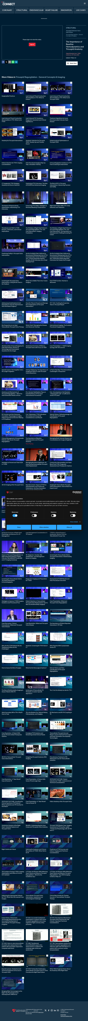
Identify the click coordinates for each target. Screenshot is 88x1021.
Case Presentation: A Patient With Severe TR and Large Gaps (35, 780)
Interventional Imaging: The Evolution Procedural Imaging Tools (61, 326)
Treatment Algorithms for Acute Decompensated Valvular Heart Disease (59, 120)
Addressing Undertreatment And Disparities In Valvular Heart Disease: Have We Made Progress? (12, 304)
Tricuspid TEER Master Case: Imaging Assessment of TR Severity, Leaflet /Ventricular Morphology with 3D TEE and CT (61, 828)
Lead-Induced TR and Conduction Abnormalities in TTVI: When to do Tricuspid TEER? (60, 97)
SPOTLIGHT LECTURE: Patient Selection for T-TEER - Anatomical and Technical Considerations (61, 781)
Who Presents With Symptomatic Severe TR (59, 646)
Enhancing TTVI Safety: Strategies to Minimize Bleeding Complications (36, 206)
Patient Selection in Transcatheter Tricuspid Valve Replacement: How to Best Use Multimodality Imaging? (37, 603)
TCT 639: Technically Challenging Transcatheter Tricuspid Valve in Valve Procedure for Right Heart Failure (37, 970)
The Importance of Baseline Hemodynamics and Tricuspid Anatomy (34, 440)
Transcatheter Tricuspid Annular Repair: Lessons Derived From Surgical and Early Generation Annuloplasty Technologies (61, 736)
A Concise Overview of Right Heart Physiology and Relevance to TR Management (12, 534)
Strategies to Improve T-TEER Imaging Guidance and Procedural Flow (12, 602)
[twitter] (6, 62)
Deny (18, 527)
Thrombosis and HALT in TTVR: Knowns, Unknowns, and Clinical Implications (11, 229)
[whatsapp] (13, 62)
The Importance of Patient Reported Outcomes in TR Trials (60, 624)
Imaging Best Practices (8, 96)
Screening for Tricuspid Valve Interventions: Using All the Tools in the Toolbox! (12, 282)
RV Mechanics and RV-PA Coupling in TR (61, 713)
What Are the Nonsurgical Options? (36, 668)
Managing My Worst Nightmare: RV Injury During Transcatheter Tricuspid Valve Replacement (36, 464)
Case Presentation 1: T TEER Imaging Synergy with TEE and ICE (60, 346)
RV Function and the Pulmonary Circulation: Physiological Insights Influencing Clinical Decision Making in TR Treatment (12, 417)
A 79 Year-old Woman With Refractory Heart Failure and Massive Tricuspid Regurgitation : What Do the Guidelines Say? (37, 874)
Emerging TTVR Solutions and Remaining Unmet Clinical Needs (35, 734)
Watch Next (73, 63)
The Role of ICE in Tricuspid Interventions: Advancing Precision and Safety (60, 185)
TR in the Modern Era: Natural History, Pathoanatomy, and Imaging (37, 713)
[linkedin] (16, 62)
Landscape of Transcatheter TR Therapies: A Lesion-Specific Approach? (34, 692)
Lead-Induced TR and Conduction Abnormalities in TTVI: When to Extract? (36, 97)
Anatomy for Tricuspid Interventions (12, 140)
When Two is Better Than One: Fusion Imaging (37, 281)
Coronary (7, 10)
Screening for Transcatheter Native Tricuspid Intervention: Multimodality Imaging (61, 556)
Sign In (32, 44)
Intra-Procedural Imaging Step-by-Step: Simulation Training (36, 163)
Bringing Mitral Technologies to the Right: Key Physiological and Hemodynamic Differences (12, 993)
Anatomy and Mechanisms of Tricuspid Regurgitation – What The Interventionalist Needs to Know (12, 393)
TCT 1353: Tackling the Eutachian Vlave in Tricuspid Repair (59, 303)
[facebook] (3, 62)
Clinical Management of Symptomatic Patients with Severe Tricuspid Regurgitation (13, 440)
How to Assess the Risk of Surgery (11, 668)
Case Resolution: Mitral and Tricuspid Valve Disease (37, 624)
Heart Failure (51, 10)
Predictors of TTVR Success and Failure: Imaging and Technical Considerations (59, 851)
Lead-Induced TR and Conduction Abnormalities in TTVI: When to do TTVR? (12, 120)
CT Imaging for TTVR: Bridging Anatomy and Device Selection (11, 184)
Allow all (69, 527)
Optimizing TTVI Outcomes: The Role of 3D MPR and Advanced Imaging (36, 184)
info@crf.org (40, 1012)
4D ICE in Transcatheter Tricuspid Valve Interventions (11, 757)
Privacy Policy (63, 1014)
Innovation (66, 10)
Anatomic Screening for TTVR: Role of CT (36, 646)
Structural (21, 10)
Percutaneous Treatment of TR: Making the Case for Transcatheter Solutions (60, 758)
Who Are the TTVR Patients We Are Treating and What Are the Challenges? (12, 647)
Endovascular (36, 10)
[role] (45, 1010)
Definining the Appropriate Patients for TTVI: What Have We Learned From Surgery (13, 897)
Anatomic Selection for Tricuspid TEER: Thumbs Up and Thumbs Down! (35, 142)
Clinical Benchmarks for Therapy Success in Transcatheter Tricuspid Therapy (60, 897)
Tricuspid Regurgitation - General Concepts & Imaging (74, 35)
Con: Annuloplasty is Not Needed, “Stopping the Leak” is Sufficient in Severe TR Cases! (60, 393)
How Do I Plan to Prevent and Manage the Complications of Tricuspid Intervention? (37, 304)
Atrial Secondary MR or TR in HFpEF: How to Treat (12, 713)
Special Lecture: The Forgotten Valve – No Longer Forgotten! (13, 370)
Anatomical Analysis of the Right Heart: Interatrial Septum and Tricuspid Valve (11, 827)
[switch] (34, 515)
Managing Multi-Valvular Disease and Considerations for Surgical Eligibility (61, 439)
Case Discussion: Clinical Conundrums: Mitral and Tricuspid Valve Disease (12, 625)
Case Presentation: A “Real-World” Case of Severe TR (36, 802)
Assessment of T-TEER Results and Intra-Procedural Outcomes (59, 579)
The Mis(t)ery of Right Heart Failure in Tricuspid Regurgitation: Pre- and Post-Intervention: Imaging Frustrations (36, 230)
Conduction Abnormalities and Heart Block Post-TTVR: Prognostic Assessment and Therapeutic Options (61, 464)
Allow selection (44, 527)
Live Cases (81, 10)
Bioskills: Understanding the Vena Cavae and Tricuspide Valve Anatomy (37, 826)
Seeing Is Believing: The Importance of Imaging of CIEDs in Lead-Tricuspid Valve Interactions (37, 371)
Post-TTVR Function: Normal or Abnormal (59, 281)
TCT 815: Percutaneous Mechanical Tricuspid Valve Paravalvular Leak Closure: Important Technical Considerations (60, 920)
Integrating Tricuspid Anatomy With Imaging (36, 757)
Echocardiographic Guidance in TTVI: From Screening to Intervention (61, 163)
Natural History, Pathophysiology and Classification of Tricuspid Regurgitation (61, 416)
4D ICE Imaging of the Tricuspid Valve (13, 485)
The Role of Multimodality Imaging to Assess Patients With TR (12, 691)
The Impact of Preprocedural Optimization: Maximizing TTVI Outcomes (11, 207)
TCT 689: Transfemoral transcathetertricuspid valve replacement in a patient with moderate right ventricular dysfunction (34, 947)
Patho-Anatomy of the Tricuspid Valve (61, 801)
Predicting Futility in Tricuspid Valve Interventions (12, 254)
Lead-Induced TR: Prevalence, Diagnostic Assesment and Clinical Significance (36, 120)
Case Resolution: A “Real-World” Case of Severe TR (11, 780)
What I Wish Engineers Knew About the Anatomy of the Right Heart (60, 969)
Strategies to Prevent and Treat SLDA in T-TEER (12, 463)
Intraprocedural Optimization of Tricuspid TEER (59, 141)
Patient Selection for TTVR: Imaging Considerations (12, 163)
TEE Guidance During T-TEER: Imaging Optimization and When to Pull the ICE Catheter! (13, 873)
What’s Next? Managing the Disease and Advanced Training (36, 326)
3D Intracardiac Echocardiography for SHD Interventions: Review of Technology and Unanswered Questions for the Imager (13, 348)
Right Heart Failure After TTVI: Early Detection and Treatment (60, 206)
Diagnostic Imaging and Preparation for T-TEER (36, 579)
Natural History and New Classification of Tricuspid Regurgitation (57, 669)
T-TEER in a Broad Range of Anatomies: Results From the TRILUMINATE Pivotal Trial (58, 534)
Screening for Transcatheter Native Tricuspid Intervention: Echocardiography (12, 580)
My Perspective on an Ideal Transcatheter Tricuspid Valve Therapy (13, 326)
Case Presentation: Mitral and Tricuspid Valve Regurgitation (58, 602)
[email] (9, 62)
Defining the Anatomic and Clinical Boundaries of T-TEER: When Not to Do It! (36, 851)
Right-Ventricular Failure (9, 849)
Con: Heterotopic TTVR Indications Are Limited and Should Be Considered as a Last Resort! (36, 416)
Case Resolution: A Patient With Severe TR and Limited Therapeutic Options (12, 735)
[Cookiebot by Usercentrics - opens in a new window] (73, 492)
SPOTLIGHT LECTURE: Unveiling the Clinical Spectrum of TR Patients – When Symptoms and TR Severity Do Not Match (12, 804)
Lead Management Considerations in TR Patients (36, 533)
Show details (74, 522)
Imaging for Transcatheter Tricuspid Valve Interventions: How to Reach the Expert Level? (61, 486)
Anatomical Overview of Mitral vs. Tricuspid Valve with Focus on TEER (36, 346)
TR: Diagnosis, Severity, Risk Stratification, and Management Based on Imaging (35, 556)
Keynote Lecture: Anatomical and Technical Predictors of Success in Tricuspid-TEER (11, 970)
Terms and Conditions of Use (66, 1016)
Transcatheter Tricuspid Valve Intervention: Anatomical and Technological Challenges (34, 897)
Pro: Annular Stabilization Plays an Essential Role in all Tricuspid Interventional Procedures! (36, 393)
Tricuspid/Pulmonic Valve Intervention (73, 31)
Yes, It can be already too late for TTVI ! (61, 690)
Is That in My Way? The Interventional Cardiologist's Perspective (61, 370)
